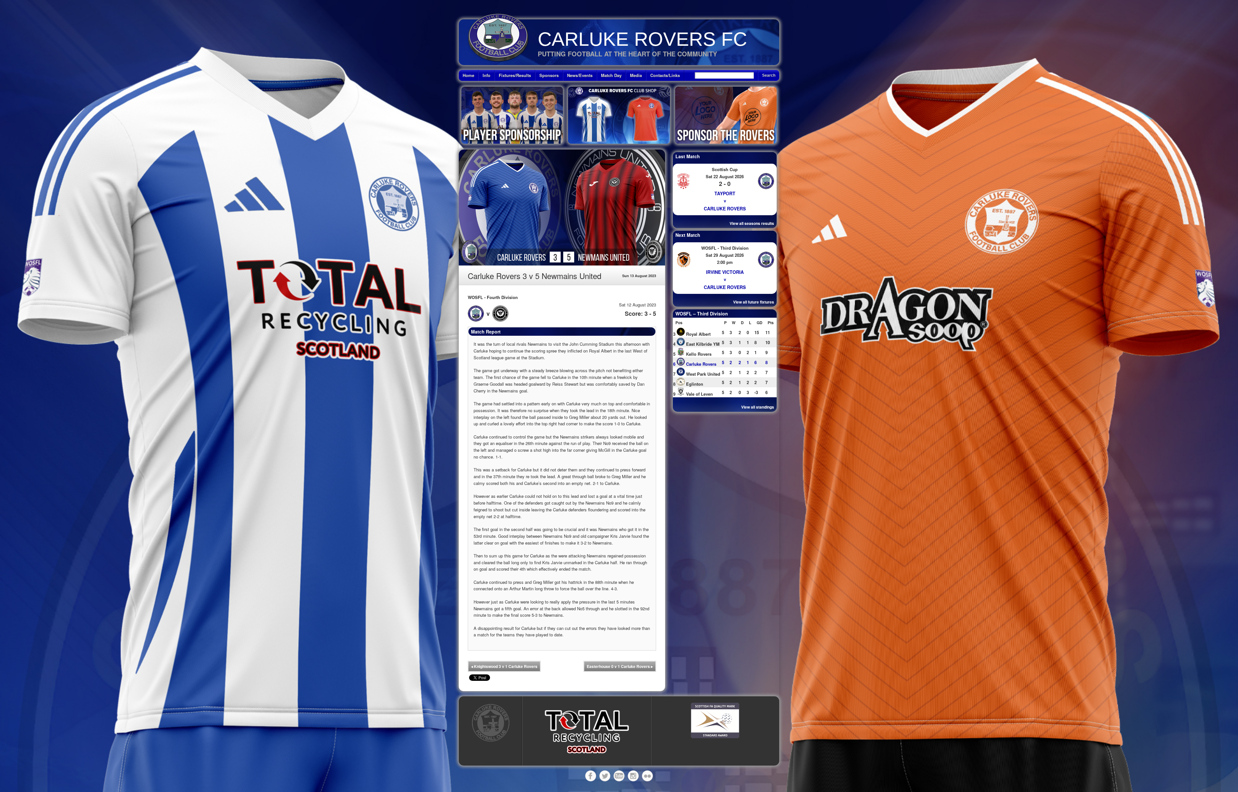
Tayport (724, 193)
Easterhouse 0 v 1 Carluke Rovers (620, 666)
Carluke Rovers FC (642, 39)
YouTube (619, 776)
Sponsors (549, 75)
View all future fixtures (753, 302)
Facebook (590, 776)
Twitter (605, 776)
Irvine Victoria (725, 272)
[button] (586, 732)
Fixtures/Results (515, 75)
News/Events (580, 75)
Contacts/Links (665, 75)
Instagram (633, 776)
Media (636, 75)
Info (486, 75)
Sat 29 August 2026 (725, 255)
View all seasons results (752, 223)
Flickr (647, 776)
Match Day (611, 75)
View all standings (757, 407)
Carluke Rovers (725, 208)
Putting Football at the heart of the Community (627, 53)
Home (468, 75)
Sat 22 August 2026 (725, 176)
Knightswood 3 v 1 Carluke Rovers (504, 666)
